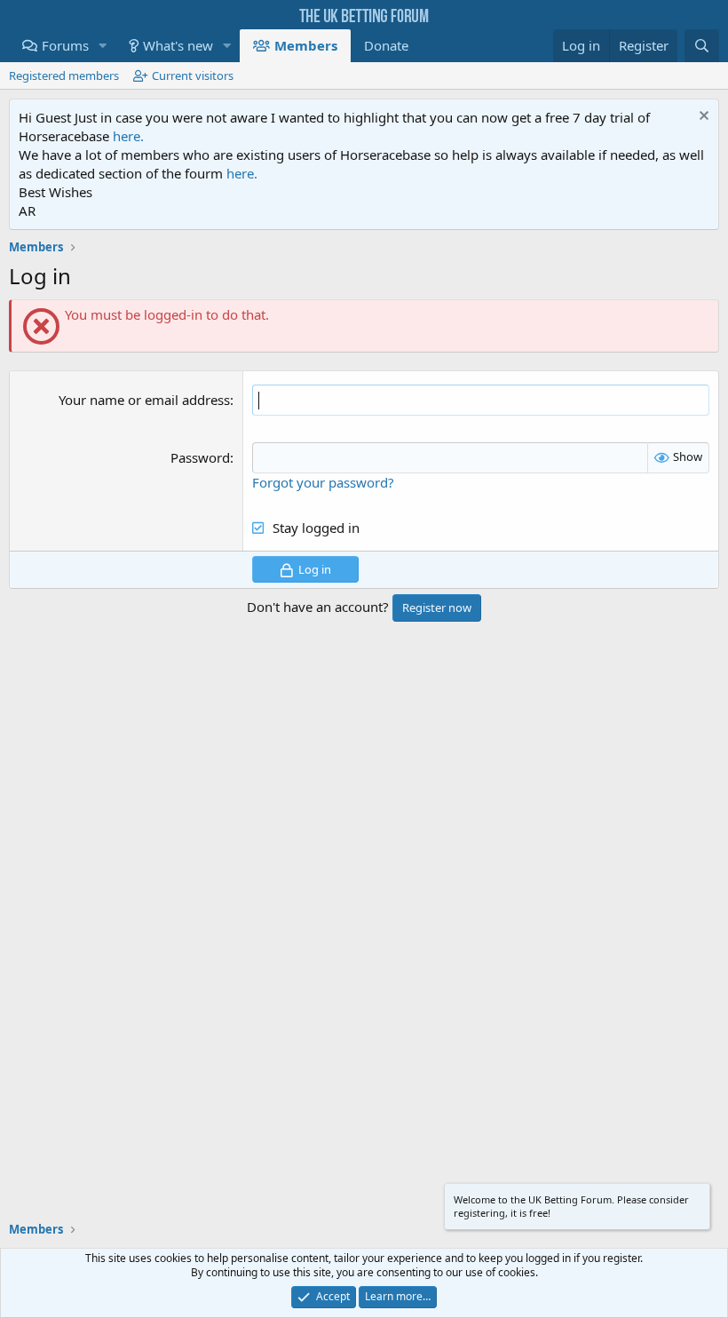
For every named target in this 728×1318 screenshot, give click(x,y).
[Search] (701, 45)
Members (305, 45)
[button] (103, 45)
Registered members (64, 75)
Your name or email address (144, 400)
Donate (386, 45)
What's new (178, 45)
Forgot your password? (323, 482)
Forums (65, 45)
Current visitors (192, 75)
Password (200, 457)
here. (128, 136)
